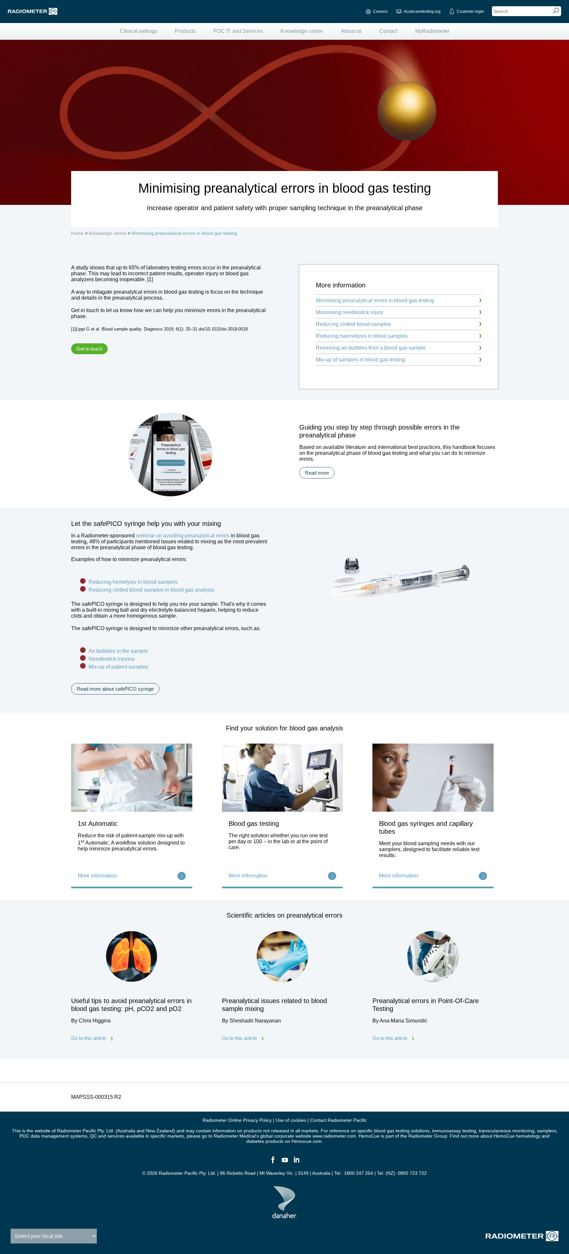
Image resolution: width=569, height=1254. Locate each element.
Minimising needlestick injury (349, 312)
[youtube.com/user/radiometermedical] (284, 1162)
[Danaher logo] (284, 1215)
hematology (528, 1136)
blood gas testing (392, 1130)
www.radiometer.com (334, 1136)
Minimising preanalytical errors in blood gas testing (375, 300)
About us (351, 31)
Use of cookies (291, 1120)
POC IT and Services (238, 31)
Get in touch (89, 349)
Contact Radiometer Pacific (338, 1120)
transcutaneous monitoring (506, 1130)
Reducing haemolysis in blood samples (362, 336)
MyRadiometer (432, 31)
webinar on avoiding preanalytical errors (183, 535)
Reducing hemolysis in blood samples (134, 582)
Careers (380, 11)
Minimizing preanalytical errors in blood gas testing (184, 233)
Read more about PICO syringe (115, 689)
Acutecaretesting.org (422, 11)
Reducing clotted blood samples (353, 324)
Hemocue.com (306, 1141)
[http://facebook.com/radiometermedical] (273, 1162)
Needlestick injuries (112, 659)
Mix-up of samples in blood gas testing (360, 359)
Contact (388, 31)
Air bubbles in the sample (118, 651)
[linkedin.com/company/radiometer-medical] (296, 1162)
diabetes (255, 1141)
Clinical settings (138, 31)
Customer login (470, 11)
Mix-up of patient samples (118, 667)
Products (185, 31)
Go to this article (88, 1038)
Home (77, 233)
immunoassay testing (454, 1130)
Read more (317, 473)
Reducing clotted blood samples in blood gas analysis (152, 590)
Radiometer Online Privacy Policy (237, 1120)
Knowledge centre (302, 31)
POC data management (44, 1136)
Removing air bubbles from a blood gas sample (371, 348)
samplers (546, 1130)
